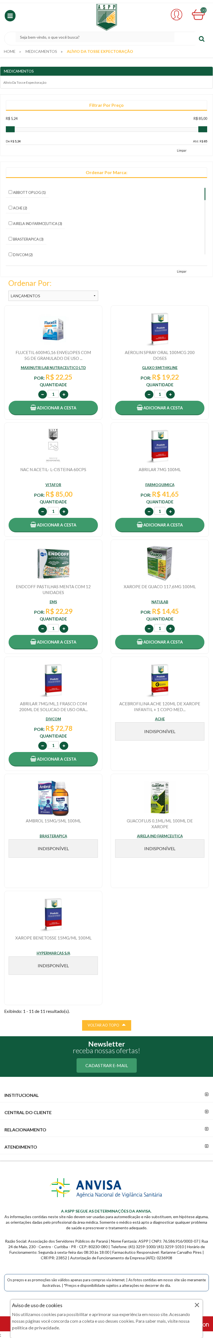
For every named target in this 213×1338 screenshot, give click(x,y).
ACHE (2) (20, 208)
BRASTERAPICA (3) (28, 239)
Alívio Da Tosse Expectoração (24, 82)
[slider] (10, 129)
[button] (10, 15)
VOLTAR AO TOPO (103, 1025)
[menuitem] (10, 51)
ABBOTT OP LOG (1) (29, 192)
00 (203, 10)
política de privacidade (35, 1327)
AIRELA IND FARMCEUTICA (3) (37, 223)
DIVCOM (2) (23, 255)
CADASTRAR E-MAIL (106, 1065)
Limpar (182, 150)
